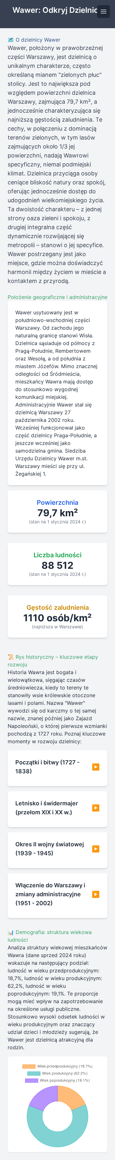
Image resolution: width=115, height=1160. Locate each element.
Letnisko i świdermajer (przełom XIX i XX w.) (57, 808)
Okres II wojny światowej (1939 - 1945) (57, 849)
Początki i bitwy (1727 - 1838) (57, 767)
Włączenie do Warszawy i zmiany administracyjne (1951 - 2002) (57, 894)
